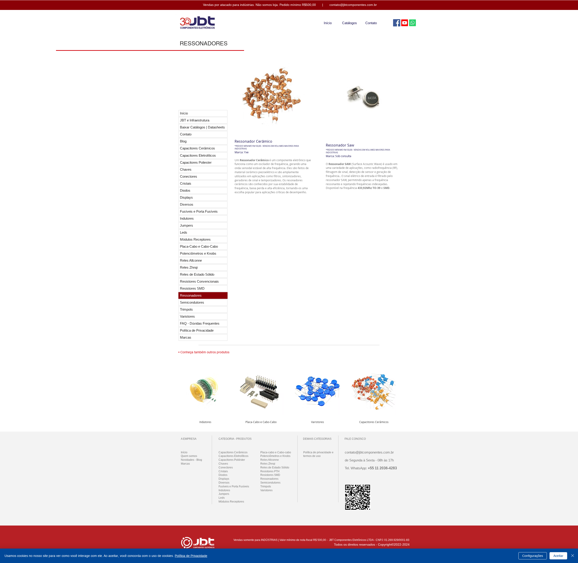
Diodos (185, 190)
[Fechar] (572, 555)
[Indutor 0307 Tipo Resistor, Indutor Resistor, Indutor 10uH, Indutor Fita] (205, 390)
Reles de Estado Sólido (197, 274)
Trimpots (186, 309)
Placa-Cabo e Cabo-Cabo (199, 246)
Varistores (187, 316)
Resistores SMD (192, 288)
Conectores (188, 176)
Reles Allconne (191, 260)
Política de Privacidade (197, 330)
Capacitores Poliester (196, 162)
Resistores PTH (270, 471)
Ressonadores (191, 295)
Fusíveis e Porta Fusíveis (199, 211)
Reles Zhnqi (189, 267)
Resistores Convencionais (199, 281)
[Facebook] (396, 22)
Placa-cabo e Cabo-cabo (275, 452)
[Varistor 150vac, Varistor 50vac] (317, 390)
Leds (183, 232)
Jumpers (186, 225)
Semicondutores (192, 302)
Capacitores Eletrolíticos (198, 155)
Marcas (185, 337)
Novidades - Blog (191, 459)
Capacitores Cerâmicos (197, 148)
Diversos (186, 204)
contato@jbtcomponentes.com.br (353, 5)
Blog (183, 141)
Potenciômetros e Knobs (198, 253)
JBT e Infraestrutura (194, 120)
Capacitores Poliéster (232, 459)
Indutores (187, 218)
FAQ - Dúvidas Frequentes (199, 323)
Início (184, 113)
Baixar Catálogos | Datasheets (202, 127)
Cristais (185, 183)
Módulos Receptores (195, 239)
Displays (186, 197)
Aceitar (558, 556)
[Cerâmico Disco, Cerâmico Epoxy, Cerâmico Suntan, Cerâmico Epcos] (373, 390)
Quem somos (189, 456)
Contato (185, 134)
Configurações (532, 556)
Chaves (185, 169)
